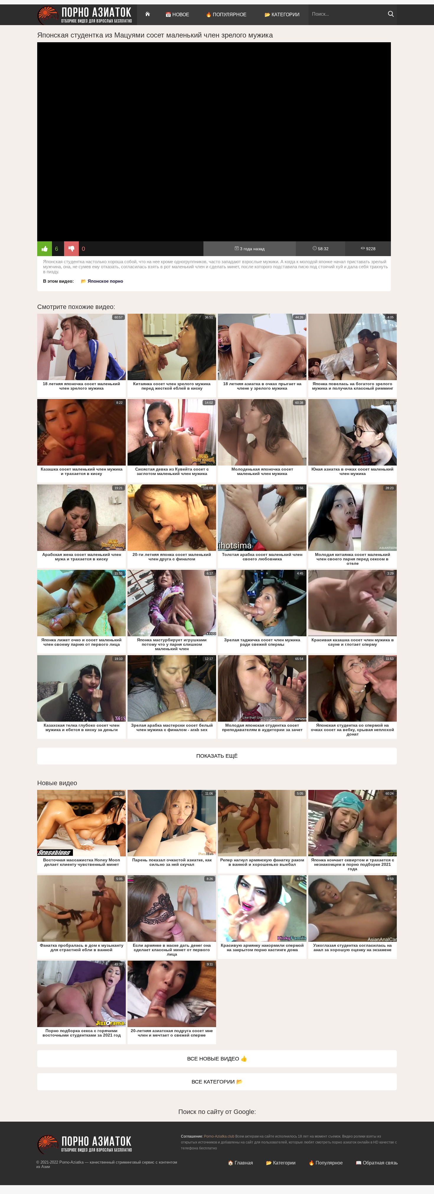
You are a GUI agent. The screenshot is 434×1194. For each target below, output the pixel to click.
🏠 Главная (240, 1162)
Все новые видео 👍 (217, 1059)
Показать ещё (217, 756)
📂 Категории (282, 14)
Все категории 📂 (217, 1082)
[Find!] (391, 15)
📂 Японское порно (102, 281)
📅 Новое (177, 14)
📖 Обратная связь (377, 1162)
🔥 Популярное (226, 14)
